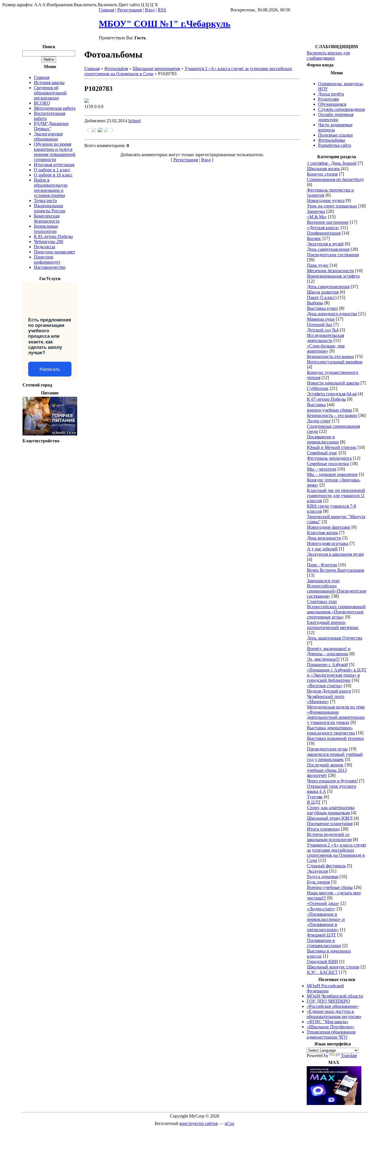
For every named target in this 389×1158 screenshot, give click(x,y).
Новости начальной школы (333, 382)
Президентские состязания (333, 254)
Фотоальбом (116, 68)
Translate (349, 1055)
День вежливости (324, 538)
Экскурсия (317, 871)
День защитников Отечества (334, 638)
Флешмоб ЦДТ (321, 935)
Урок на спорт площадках (332, 205)
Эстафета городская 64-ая (332, 393)
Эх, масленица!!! (323, 659)
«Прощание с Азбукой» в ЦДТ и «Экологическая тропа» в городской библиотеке (337, 675)
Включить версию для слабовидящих (328, 55)
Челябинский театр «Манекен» (325, 699)
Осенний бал (319, 324)
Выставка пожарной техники (335, 738)
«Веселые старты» (325, 685)
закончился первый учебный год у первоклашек (335, 757)
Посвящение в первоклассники (323, 439)
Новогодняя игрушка (327, 543)
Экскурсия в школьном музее (335, 554)
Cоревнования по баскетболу (335, 179)
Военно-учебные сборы (330, 887)
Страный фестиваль (326, 865)
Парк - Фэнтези (322, 564)
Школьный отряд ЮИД (330, 818)
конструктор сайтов (198, 1123)
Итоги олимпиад (323, 829)
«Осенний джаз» (323, 903)
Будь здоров (318, 882)
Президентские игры (327, 748)
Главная (106, 9)
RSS (162, 9)
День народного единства (332, 313)
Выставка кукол (322, 308)
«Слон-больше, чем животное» (326, 348)
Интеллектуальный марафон (335, 361)
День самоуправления (328, 249)
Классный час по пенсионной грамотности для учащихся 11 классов (336, 495)
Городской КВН (322, 961)
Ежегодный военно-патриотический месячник (333, 625)
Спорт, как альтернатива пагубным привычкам (331, 810)
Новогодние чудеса (326, 200)
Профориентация (324, 233)
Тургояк (315, 796)
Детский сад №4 (323, 329)
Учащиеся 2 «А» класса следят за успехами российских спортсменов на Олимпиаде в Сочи (336, 852)
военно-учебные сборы (329, 410)
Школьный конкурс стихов (333, 966)
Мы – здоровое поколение (332, 474)
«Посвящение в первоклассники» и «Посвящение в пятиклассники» (326, 922)
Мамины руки (321, 319)
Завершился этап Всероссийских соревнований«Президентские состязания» (337, 588)
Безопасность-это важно (330, 356)
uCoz (229, 1123)
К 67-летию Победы (326, 399)
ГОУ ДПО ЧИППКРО (328, 1001)
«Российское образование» (333, 1006)
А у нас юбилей (322, 548)
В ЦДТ (314, 802)
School (134, 120)
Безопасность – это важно (332, 415)
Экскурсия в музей (325, 243)
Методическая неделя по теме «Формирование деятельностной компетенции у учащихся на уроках (336, 715)
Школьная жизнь (323, 168)
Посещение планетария (330, 823)
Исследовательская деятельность (325, 338)
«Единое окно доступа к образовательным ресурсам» (334, 1014)
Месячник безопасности (330, 270)
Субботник (318, 388)
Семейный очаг (322, 452)
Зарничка (316, 211)
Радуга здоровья (322, 876)
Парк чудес (318, 265)
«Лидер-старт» (321, 908)
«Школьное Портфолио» (331, 1026)
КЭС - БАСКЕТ (322, 972)
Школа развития (323, 292)
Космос (314, 238)
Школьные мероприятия (156, 68)
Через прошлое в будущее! (332, 780)
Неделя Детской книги (329, 691)
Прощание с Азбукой (327, 664)
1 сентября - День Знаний (332, 163)
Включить (107, 4)
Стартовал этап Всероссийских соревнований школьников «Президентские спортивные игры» (336, 609)
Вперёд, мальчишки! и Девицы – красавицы (329, 651)
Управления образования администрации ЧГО (331, 1034)
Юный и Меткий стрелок (331, 447)
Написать (50, 369)
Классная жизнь (322, 532)
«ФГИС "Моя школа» (328, 1021)
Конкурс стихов (322, 174)
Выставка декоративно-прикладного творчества (331, 730)
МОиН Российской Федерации (325, 988)
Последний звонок (325, 764)
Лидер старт (319, 420)
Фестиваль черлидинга (329, 458)
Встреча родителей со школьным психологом (329, 837)
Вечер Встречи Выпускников (335, 570)
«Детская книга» (323, 227)
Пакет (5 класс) (322, 297)
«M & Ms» (317, 216)
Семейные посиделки (328, 463)
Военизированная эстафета (333, 276)
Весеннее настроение (328, 222)
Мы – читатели (321, 469)
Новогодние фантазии (328, 527)
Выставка (316, 404)
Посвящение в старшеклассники (324, 943)
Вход (150, 9)
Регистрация (129, 9)
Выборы (315, 302)
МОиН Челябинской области (335, 996)
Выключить (85, 4)
